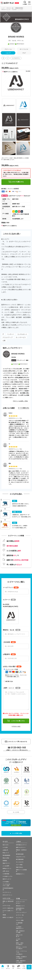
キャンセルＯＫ (19, 862)
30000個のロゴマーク (21, 844)
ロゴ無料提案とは (19, 923)
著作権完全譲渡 (19, 854)
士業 (4, 340)
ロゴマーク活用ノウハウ (8, 911)
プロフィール (8, 49)
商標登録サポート (20, 874)
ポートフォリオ (24, 49)
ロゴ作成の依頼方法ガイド (19, 927)
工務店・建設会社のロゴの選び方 (21, 961)
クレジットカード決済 (12, 669)
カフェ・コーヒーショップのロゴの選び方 (21, 952)
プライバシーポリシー (21, 912)
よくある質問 (6, 866)
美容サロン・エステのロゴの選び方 (21, 947)
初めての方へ (6, 844)
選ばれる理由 (6, 858)
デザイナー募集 (19, 920)
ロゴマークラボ (6, 898)
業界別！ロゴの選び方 (8, 917)
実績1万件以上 (19, 867)
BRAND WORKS (19, 8)
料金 (13, 968)
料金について (6, 852)
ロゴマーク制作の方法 (8, 908)
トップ (2, 8)
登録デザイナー (6, 863)
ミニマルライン (16, 58)
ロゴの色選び (6, 881)
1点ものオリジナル (20, 856)
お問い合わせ (6, 871)
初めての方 (8, 968)
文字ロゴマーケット (7, 895)
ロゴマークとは (6, 905)
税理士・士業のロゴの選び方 (19, 943)
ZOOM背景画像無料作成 (8, 888)
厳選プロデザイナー (21, 847)
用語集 (4, 914)
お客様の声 (18, 968)
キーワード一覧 (19, 915)
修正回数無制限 (19, 859)
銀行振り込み (9, 681)
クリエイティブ (8, 337)
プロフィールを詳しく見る (20, 401)
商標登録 (5, 860)
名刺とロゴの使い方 (19, 935)
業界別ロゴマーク (7, 868)
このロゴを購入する (17, 181)
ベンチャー (10, 334)
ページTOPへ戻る (17, 833)
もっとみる (16, 812)
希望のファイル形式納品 (21, 870)
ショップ (8, 53)
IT (3, 334)
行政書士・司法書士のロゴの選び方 (21, 957)
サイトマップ (19, 917)
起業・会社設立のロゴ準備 (20, 931)
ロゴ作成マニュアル (7, 876)
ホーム (3, 968)
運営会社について (20, 905)
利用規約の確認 (16, 726)
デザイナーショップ (5, 9)
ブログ (24, 53)
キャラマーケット (7, 892)
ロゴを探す (5, 847)
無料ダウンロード (7, 879)
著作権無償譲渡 (6, 855)
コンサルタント (22, 334)
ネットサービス (21, 337)
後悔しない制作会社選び (8, 902)
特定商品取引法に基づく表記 (20, 908)
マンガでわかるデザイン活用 (6, 884)
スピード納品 (19, 864)
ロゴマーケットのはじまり (20, 902)
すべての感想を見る (23, 408)
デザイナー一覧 (9, 8)
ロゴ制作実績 (6, 873)
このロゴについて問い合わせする (17, 741)
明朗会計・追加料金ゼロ (21, 850)
